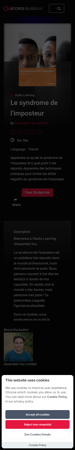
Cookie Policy (57, 396)
